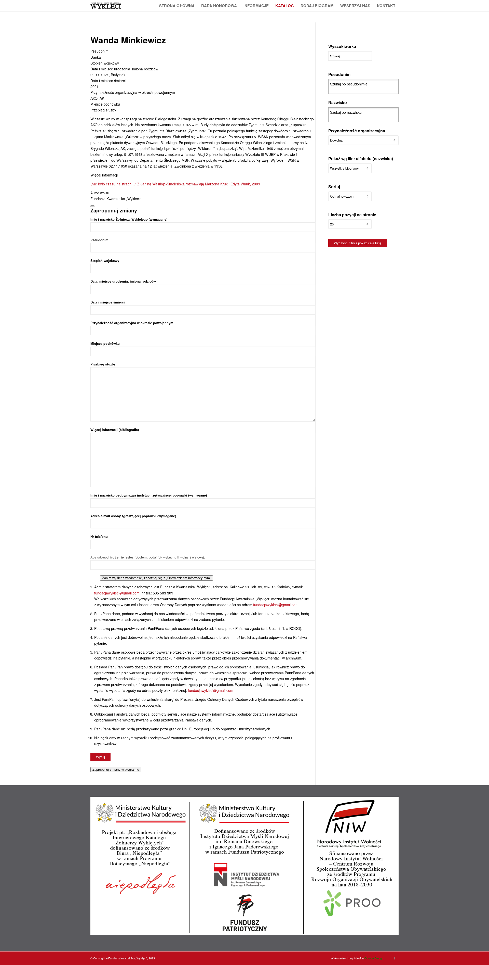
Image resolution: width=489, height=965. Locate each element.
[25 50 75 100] (350, 226)
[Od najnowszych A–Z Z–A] (350, 199)
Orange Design (373, 958)
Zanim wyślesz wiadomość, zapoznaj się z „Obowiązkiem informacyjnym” (156, 578)
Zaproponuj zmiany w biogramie (115, 769)
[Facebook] (395, 958)
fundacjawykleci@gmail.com (117, 592)
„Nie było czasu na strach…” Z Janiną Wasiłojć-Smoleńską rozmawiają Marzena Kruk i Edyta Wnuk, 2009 (175, 183)
